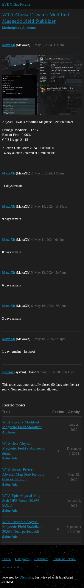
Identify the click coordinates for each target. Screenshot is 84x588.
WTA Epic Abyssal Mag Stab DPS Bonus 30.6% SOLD (21, 500)
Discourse (26, 577)
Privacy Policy (12, 567)
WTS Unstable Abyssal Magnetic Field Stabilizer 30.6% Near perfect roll (22, 527)
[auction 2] (42, 85)
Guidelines (41, 559)
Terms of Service (64, 559)
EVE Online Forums (16, 4)
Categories (22, 559)
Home (6, 559)
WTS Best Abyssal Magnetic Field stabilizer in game (23, 448)
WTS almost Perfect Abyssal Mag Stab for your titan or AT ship (23, 474)
